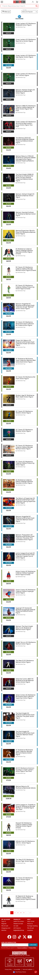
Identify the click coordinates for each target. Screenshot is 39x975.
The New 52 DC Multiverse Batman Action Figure (25, 661)
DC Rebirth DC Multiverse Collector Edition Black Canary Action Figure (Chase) (25, 897)
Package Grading (32, 926)
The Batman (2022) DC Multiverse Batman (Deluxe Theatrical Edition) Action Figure (25, 140)
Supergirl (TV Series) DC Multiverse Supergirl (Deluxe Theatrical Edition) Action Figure (25, 610)
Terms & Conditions (22, 947)
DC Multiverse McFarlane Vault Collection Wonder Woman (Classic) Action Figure (24, 752)
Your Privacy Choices (21, 972)
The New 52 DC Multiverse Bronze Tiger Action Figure (25, 860)
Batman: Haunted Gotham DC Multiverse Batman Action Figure (26, 213)
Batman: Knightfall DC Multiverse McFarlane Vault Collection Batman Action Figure (25, 519)
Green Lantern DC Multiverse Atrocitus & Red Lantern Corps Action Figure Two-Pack (26, 124)
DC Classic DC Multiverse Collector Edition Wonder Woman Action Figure (24, 447)
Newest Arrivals (18, 923)
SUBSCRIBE (33, 945)
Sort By (25, 10)
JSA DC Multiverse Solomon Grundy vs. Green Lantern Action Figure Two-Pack (25, 769)
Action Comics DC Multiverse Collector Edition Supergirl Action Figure (25, 591)
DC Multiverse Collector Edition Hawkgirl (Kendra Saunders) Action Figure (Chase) (24, 251)
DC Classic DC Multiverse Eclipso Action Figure (24, 878)
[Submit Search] (36, 6)
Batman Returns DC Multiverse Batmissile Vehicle (26, 787)
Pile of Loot (4, 926)
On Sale (16, 926)
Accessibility (17, 969)
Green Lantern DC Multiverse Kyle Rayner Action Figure (26, 56)
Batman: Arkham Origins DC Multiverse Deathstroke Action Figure (25, 91)
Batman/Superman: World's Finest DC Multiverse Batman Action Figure (25, 232)
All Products (17, 928)
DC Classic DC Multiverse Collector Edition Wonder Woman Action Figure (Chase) (26, 268)
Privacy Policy (32, 947)
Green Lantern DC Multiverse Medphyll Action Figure (26, 24)
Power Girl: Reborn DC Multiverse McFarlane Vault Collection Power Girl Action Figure (25, 342)
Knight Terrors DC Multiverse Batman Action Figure (26, 643)
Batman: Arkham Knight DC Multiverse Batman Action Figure (25, 195)
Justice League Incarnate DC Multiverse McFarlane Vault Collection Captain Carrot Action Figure (25, 555)
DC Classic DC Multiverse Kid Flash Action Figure (25, 378)
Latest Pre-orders (19, 921)
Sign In (3, 921)
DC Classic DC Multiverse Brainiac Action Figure (24, 430)
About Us (30, 923)
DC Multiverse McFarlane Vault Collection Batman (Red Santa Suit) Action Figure (26, 360)
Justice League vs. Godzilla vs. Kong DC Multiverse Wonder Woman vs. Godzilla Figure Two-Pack (26, 807)
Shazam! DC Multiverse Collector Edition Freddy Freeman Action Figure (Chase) (24, 825)
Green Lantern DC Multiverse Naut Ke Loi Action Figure (26, 40)
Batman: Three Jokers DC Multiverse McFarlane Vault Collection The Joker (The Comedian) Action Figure (25, 537)
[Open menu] (2, 2)
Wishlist (3, 930)
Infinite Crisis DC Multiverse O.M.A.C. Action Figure (25, 842)
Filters (7, 11)
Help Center (30, 921)
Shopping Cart (5, 928)
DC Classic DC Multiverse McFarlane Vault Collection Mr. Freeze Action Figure (25, 323)
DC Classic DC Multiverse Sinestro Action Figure (24, 412)
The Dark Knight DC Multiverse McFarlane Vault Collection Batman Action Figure (25, 733)
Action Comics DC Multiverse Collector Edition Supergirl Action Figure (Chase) (25, 572)
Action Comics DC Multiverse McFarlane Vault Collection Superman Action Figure (25, 696)
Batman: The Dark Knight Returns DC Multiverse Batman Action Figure (24, 627)
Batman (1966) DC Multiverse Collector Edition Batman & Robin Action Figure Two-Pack (26, 108)
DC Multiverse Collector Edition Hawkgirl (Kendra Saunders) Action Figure (24, 481)
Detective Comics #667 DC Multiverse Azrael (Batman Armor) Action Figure (25, 680)
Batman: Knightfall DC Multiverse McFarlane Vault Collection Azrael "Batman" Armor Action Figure (25, 306)
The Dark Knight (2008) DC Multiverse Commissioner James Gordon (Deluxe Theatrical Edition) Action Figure (25, 177)
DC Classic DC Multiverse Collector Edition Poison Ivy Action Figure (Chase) (25, 287)
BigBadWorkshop (19, 930)
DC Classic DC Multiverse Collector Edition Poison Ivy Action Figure (25, 463)
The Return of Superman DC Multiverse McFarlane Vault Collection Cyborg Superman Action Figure (25, 500)
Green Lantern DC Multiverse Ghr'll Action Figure (26, 74)
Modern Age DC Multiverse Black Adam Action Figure (25, 396)
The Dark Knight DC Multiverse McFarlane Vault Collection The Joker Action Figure (25, 715)
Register (4, 923)
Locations (30, 930)
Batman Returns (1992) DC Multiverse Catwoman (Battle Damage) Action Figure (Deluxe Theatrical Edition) (26, 158)
